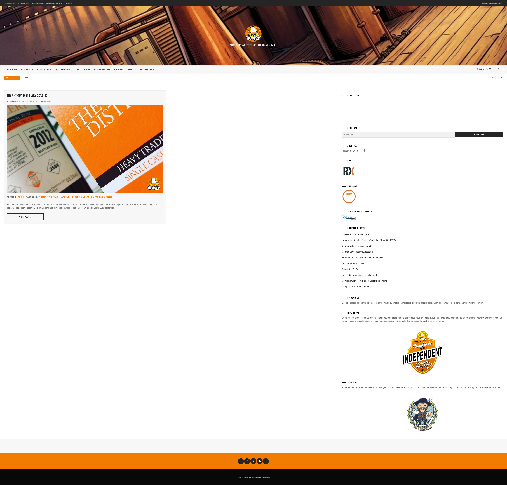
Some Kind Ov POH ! (351, 269)
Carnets (119, 70)
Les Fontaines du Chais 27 (354, 263)
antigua (43, 197)
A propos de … (23, 3)
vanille (99, 197)
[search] (498, 70)
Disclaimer (10, 3)
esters (76, 197)
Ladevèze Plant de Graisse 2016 (357, 234)
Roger (47, 101)
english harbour (60, 197)
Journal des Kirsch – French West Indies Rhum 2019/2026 (369, 240)
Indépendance (38, 3)
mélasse (87, 197)
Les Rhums (11, 70)
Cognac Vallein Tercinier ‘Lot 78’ (357, 246)
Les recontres (102, 70)
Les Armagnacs (63, 70)
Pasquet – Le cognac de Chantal (357, 286)
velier (109, 197)
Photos (132, 70)
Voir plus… (25, 217)
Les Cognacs (44, 70)
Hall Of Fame (147, 70)
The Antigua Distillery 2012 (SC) (27, 95)
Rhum (21, 197)
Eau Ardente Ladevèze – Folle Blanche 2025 (362, 257)
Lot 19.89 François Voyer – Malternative (360, 275)
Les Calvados (83, 70)
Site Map (69, 3)
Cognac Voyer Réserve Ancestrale (357, 252)
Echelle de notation (54, 3)
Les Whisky (27, 70)
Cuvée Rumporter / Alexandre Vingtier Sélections (364, 281)
